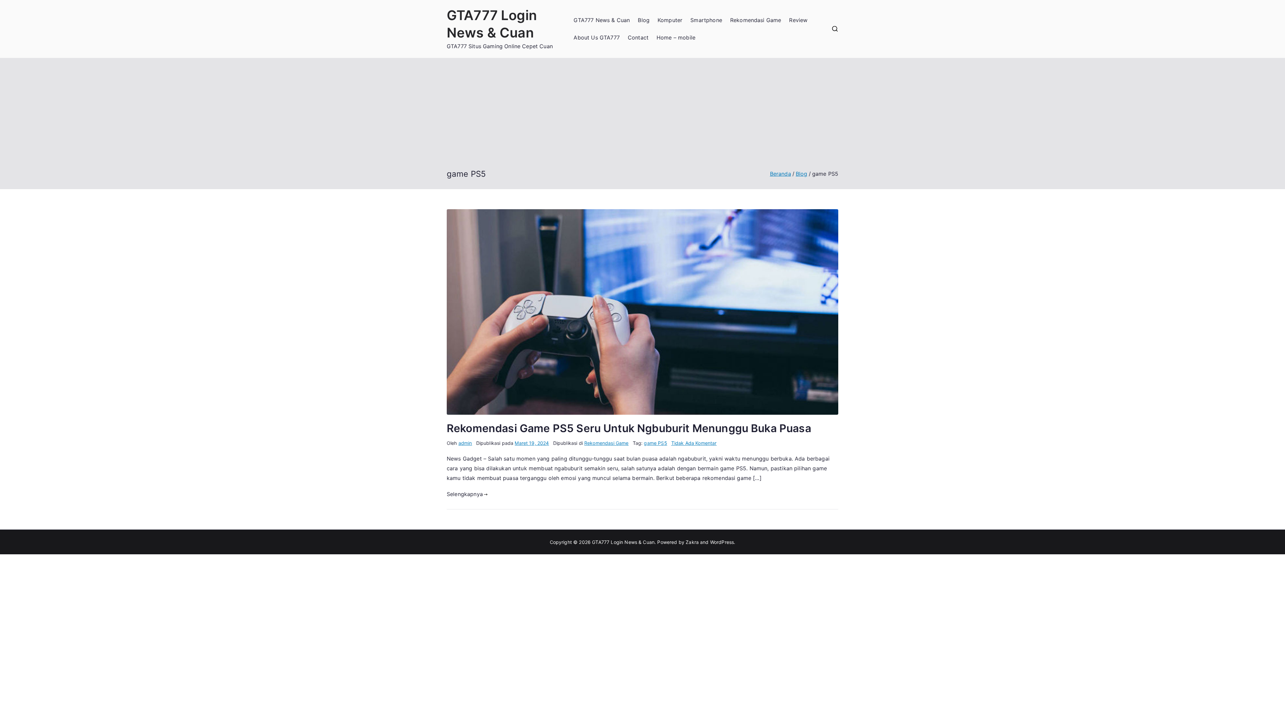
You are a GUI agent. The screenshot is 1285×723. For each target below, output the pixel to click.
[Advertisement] (642, 118)
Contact (638, 37)
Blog (644, 20)
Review (798, 20)
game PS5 (655, 443)
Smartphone (706, 20)
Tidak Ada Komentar (694, 443)
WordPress (722, 542)
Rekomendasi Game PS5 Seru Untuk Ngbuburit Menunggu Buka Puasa (629, 428)
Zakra (692, 542)
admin (465, 443)
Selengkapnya (465, 494)
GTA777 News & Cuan (602, 20)
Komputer (670, 20)
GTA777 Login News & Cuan (623, 542)
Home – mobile (676, 37)
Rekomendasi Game (755, 20)
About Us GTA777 (596, 37)
